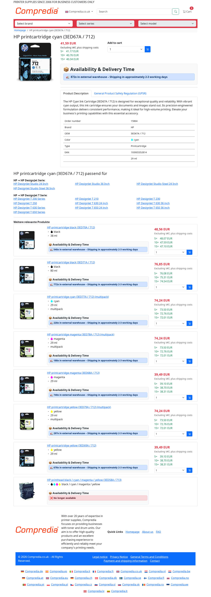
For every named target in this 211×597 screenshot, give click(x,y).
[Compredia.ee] (168, 584)
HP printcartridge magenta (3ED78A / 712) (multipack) (80, 334)
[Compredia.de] (23, 571)
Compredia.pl (59, 584)
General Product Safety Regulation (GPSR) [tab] (120, 93)
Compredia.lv (96, 591)
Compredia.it (82, 571)
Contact (155, 561)
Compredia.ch (83, 578)
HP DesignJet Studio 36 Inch (92, 183)
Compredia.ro (155, 584)
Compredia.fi (156, 578)
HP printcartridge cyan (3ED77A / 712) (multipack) (78, 297)
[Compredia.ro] (144, 584)
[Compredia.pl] (49, 584)
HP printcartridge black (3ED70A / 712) (71, 227)
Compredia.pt (35, 584)
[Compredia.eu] (48, 578)
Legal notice (99, 557)
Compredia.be (181, 571)
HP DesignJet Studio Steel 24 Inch (157, 183)
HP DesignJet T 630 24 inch (91, 203)
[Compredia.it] (72, 571)
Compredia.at (34, 578)
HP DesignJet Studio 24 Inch (31, 183)
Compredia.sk (131, 584)
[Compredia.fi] (146, 578)
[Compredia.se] (122, 578)
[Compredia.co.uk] (118, 571)
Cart (189, 10)
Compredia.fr (105, 571)
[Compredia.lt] (109, 591)
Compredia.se (132, 578)
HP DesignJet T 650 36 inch (153, 207)
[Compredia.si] (97, 584)
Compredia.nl (157, 571)
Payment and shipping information (125, 561)
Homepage (20, 30)
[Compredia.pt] (25, 584)
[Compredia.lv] (86, 591)
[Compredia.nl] (147, 571)
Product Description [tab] (76, 93)
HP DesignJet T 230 (148, 198)
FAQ (158, 532)
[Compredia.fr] (95, 571)
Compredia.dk (108, 578)
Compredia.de (34, 571)
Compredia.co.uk (79, 11)
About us (147, 532)
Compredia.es (58, 571)
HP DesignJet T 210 (86, 198)
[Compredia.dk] (97, 578)
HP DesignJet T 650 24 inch (91, 207)
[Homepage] (37, 530)
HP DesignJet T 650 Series (29, 212)
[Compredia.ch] (73, 578)
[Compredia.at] (24, 578)
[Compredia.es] (47, 571)
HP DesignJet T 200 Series (29, 198)
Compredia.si (107, 584)
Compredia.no (180, 578)
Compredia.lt (119, 591)
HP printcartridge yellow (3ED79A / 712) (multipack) (79, 407)
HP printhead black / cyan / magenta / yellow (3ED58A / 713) (84, 480)
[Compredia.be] (170, 571)
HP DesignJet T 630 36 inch (153, 203)
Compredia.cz (83, 584)
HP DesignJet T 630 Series (29, 207)
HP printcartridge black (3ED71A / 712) (71, 262)
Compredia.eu (59, 578)
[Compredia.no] (169, 578)
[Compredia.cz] (73, 584)
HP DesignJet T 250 (25, 203)
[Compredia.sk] (120, 584)
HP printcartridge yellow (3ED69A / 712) (71, 445)
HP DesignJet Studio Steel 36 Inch (34, 188)
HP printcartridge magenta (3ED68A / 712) (73, 373)
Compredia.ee (179, 584)
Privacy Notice (119, 557)
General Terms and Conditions (149, 557)
